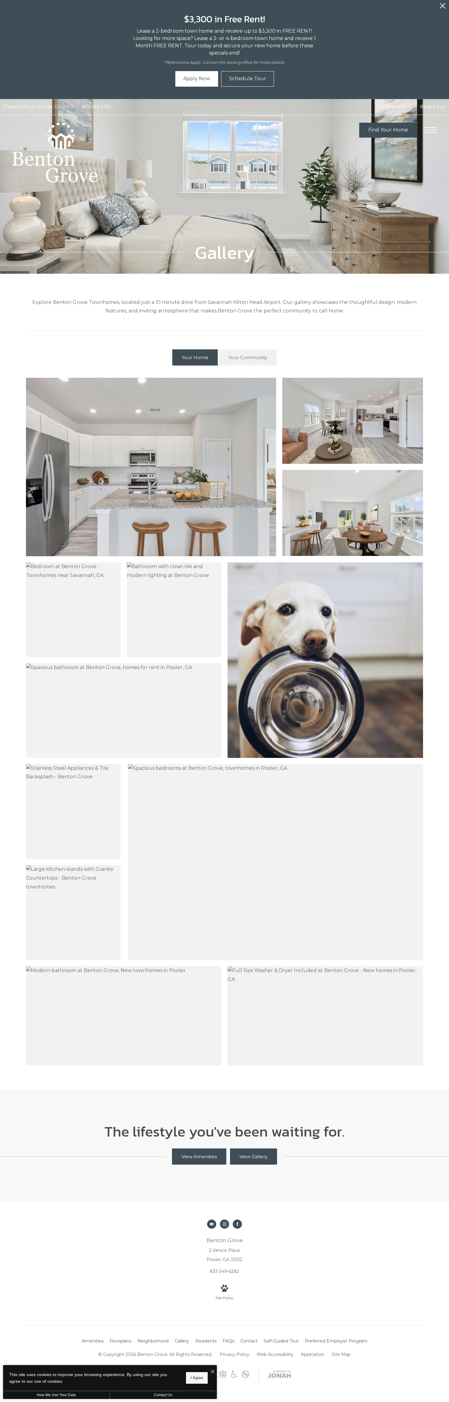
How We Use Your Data (56, 1395)
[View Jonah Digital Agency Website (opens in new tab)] (279, 1375)
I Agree (197, 1377)
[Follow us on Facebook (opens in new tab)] (237, 1224)
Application (312, 1354)
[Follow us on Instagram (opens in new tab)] (224, 1224)
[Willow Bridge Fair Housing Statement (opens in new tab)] (223, 1376)
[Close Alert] (442, 7)
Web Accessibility (275, 1354)
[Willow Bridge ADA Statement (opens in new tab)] (234, 1376)
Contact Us (163, 1395)
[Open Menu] (431, 130)
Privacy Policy (234, 1354)
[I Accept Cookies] (212, 1372)
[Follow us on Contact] (211, 1224)
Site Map (341, 1354)
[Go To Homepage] (55, 152)
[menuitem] (93, 1341)
